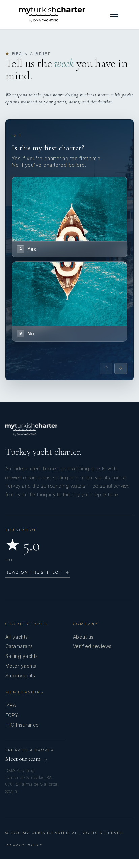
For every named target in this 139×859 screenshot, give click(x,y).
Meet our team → (26, 759)
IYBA (10, 705)
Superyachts (20, 675)
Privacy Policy (24, 845)
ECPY (11, 715)
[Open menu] (114, 14)
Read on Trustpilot (37, 572)
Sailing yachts (21, 656)
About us (83, 637)
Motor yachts (20, 666)
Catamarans (19, 646)
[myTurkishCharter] (52, 14)
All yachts (16, 637)
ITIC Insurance (22, 725)
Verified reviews (92, 646)
